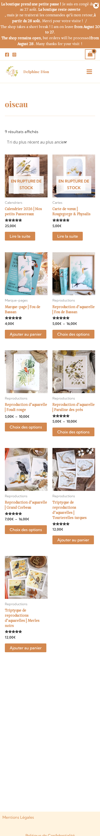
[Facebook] (7, 54)
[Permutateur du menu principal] (89, 72)
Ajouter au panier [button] (26, 334)
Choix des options (73, 334)
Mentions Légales (18, 817)
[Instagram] (14, 54)
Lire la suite (20, 236)
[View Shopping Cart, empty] (90, 54)
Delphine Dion (36, 71)
